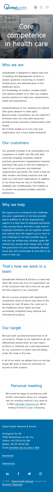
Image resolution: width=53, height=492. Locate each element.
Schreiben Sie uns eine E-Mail (24, 447)
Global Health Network (22, 481)
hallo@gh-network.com (27, 403)
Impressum (8, 455)
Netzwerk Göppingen (12, 484)
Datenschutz (8, 463)
